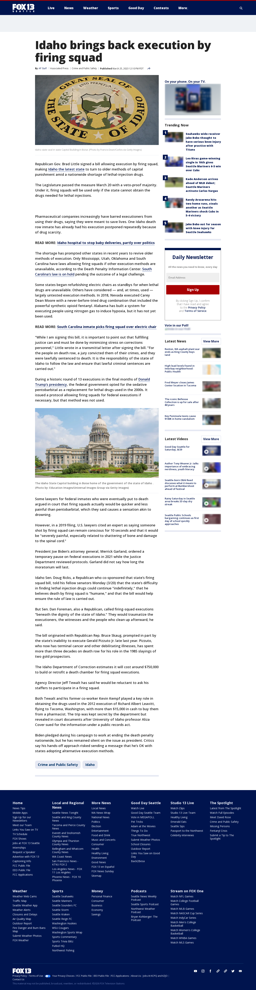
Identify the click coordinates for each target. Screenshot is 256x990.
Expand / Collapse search (241, 8)
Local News (98, 808)
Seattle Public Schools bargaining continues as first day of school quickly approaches (182, 519)
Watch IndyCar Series (183, 917)
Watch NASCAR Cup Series (187, 913)
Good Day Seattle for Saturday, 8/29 (177, 448)
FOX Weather (21, 940)
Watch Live (137, 808)
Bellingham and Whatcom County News (67, 850)
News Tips (19, 808)
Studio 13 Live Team (183, 812)
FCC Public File (21, 865)
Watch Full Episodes (222, 812)
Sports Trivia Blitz (62, 941)
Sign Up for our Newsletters (22, 818)
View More (211, 341)
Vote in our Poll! (177, 325)
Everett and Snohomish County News (66, 834)
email (240, 971)
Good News (98, 862)
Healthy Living (99, 853)
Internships (19, 847)
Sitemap (96, 875)
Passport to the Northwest (187, 830)
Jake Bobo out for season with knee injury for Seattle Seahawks (203, 228)
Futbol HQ (58, 946)
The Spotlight (221, 803)
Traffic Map (20, 901)
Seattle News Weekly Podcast (143, 898)
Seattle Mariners (62, 901)
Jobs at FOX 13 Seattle (26, 843)
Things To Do (139, 830)
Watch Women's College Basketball (185, 931)
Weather (20, 891)
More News (101, 803)
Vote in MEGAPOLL (142, 817)
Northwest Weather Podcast (143, 910)
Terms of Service (195, 311)
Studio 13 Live (182, 803)
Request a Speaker (24, 852)
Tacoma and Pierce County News (68, 826)
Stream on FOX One (187, 891)
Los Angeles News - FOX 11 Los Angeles (67, 870)
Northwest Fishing (63, 950)
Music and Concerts (103, 839)
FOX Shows (19, 838)
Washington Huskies (64, 923)
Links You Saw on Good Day (145, 854)
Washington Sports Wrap (67, 932)
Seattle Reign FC (62, 919)
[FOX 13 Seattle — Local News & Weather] (25, 8)
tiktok (218, 971)
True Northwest (140, 835)
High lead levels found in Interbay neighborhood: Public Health (180, 368)
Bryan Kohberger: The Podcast (144, 918)
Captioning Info (22, 861)
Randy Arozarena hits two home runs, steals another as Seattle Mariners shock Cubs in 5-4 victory (202, 207)
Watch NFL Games (182, 896)
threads (225, 971)
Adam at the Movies (143, 826)
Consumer (97, 844)
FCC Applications (23, 874)
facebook (210, 971)
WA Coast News (62, 856)
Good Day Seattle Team (145, 812)
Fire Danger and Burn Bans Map (29, 929)
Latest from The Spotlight (225, 808)
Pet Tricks (137, 821)
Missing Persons (220, 826)
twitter (233, 971)
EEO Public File (21, 870)
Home (18, 803)
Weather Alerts (22, 910)
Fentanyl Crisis (218, 830)
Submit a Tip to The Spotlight (222, 836)
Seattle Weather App (25, 905)
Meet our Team (22, 825)
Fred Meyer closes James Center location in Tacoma (180, 384)
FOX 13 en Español (102, 866)
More (182, 8)
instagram (203, 971)
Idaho (90, 764)
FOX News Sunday (102, 871)
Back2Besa (138, 861)
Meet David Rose (220, 817)
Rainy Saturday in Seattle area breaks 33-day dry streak (180, 501)
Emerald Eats (178, 821)
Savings (96, 914)
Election (96, 826)
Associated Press (59, 68)
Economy (97, 910)
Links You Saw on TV (25, 829)
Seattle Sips (178, 826)
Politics (95, 821)
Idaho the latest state (66, 169)
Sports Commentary (64, 937)
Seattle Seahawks (62, 896)
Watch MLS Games (182, 942)
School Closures (140, 844)
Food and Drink (100, 835)
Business (96, 905)
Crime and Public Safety (84, 68)
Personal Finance (101, 896)
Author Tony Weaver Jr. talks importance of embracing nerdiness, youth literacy (181, 466)
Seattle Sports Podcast (145, 904)
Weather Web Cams (25, 896)
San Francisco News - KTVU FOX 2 (65, 862)
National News (100, 817)
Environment (99, 857)
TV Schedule (20, 834)
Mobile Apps (20, 812)
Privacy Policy (197, 307)
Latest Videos (176, 439)
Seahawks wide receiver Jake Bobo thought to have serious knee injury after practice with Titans (203, 141)
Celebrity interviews (182, 835)
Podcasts (138, 891)
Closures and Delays (25, 914)
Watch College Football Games (185, 902)
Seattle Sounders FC (64, 905)
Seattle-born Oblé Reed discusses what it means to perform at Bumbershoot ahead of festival (180, 485)
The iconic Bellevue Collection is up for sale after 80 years (182, 402)
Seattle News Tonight (65, 812)
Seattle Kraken (61, 914)
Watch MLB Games (182, 908)
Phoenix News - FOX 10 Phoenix (66, 878)
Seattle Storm (60, 910)
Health (95, 848)
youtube (195, 971)
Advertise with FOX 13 (26, 856)
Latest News (175, 341)
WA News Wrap (100, 812)
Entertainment (100, 830)
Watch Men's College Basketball (183, 923)
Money (97, 891)
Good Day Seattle (146, 803)
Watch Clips (178, 808)
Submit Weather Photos (145, 839)
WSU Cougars (60, 928)
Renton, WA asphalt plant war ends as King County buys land (182, 352)
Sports (57, 891)
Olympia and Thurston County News (65, 842)
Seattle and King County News (66, 818)
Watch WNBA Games (183, 938)
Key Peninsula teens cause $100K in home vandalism (180, 417)
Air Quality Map (22, 919)
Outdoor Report (140, 848)
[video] (211, 450)
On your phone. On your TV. (185, 82)
